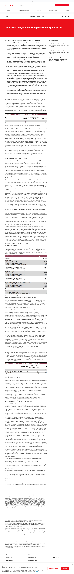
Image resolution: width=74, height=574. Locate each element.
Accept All (65, 568)
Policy (37, 571)
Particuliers (7, 1)
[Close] (72, 564)
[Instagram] (58, 557)
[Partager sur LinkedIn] (68, 16)
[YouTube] (54, 557)
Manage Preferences (53, 568)
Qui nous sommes (44, 1)
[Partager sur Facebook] (62, 16)
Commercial (17, 1)
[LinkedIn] (56, 557)
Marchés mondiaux (24, 1)
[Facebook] (50, 557)
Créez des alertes (61, 4)
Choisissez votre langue (64, 1)
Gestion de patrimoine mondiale (34, 1)
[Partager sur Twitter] (65, 16)
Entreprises (12, 1)
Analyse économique (16, 12)
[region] (37, 568)
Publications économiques (26, 12)
